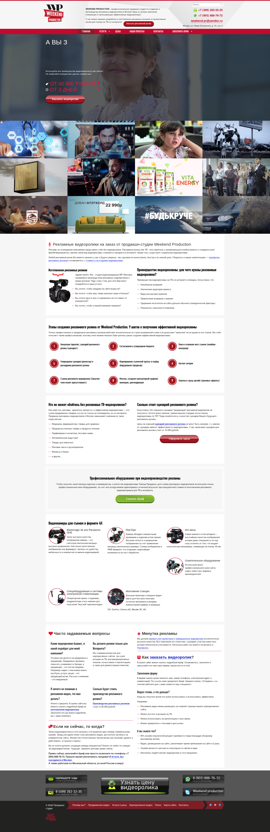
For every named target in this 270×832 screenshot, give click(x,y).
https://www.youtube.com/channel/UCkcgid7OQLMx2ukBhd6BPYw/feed (215, 804)
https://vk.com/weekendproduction (210, 804)
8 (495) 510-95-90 (66, 792)
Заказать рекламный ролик (138, 23)
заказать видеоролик (170, 657)
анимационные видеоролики (189, 638)
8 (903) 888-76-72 (203, 779)
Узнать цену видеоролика (135, 786)
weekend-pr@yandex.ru (207, 21)
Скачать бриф (135, 498)
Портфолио (142, 647)
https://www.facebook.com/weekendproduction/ (220, 804)
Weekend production (203, 792)
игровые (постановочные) (161, 638)
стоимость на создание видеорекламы (104, 260)
